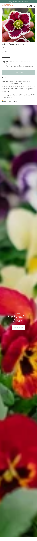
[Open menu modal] (34, 6)
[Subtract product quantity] (8, 55)
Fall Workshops (22, 1)
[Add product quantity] (3, 55)
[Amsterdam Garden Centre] (7, 5)
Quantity (4, 52)
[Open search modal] (27, 6)
